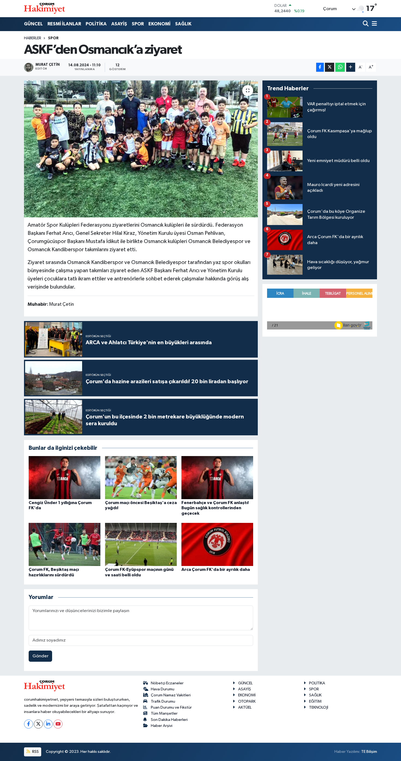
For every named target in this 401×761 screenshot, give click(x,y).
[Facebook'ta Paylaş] (320, 67)
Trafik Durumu (163, 701)
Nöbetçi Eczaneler (167, 683)
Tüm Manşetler (164, 713)
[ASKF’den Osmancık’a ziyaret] (141, 148)
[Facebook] (28, 724)
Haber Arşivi (161, 726)
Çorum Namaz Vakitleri (171, 695)
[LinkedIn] (48, 724)
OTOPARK (247, 701)
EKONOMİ (159, 24)
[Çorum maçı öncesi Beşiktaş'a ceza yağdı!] (141, 477)
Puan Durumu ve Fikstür (171, 707)
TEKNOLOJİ (318, 707)
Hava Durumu (162, 689)
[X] (38, 724)
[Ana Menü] (373, 24)
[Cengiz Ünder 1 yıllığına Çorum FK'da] (64, 477)
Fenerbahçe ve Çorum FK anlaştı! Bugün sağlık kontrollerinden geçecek (215, 508)
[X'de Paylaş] (329, 67)
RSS (35, 752)
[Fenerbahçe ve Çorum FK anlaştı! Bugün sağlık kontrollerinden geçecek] (217, 477)
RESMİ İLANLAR (64, 24)
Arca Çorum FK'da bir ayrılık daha (215, 569)
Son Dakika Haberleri (169, 720)
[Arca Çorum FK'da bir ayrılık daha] (217, 544)
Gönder (40, 656)
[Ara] (366, 24)
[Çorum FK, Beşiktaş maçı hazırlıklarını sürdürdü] (64, 544)
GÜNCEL (33, 24)
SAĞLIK (183, 24)
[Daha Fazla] (350, 67)
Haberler (32, 38)
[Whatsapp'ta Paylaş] (340, 67)
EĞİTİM (315, 701)
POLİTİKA (96, 24)
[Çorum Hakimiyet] (44, 8)
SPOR (138, 24)
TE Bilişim (369, 752)
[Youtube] (57, 724)
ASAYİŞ (119, 24)
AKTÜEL (245, 707)
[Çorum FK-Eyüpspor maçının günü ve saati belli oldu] (141, 544)
